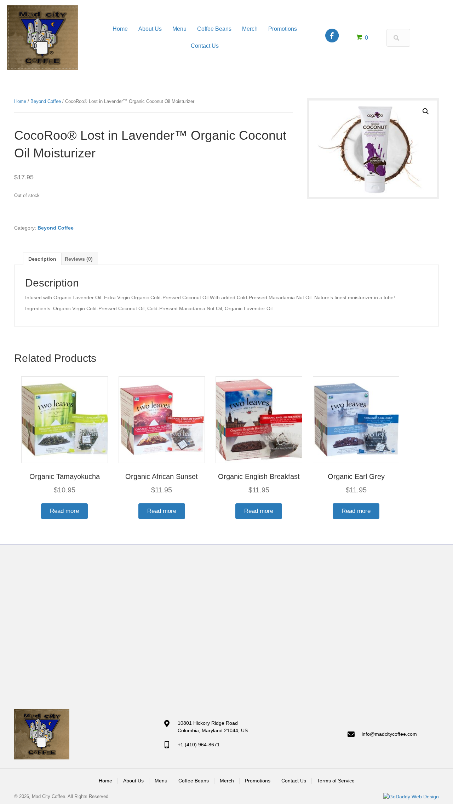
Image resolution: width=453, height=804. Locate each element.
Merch (227, 780)
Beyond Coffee (45, 101)
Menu (161, 780)
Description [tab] (42, 259)
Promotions (257, 780)
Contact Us (293, 780)
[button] (425, 111)
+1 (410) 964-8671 (199, 744)
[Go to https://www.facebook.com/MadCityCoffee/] (332, 36)
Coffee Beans (193, 780)
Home (20, 101)
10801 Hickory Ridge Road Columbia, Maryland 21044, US (213, 726)
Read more (64, 511)
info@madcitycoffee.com (389, 734)
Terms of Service (336, 780)
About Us (133, 780)
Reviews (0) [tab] (79, 259)
